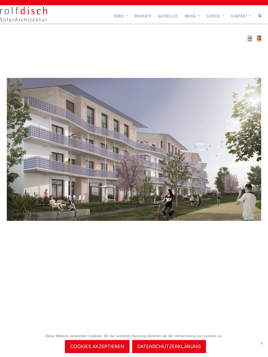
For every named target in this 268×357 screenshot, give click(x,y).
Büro (119, 16)
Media (190, 16)
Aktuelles (168, 16)
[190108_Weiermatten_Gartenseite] (134, 149)
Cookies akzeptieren (97, 346)
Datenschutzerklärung (169, 346)
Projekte (143, 16)
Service (213, 16)
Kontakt (239, 16)
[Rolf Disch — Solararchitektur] (23, 14)
